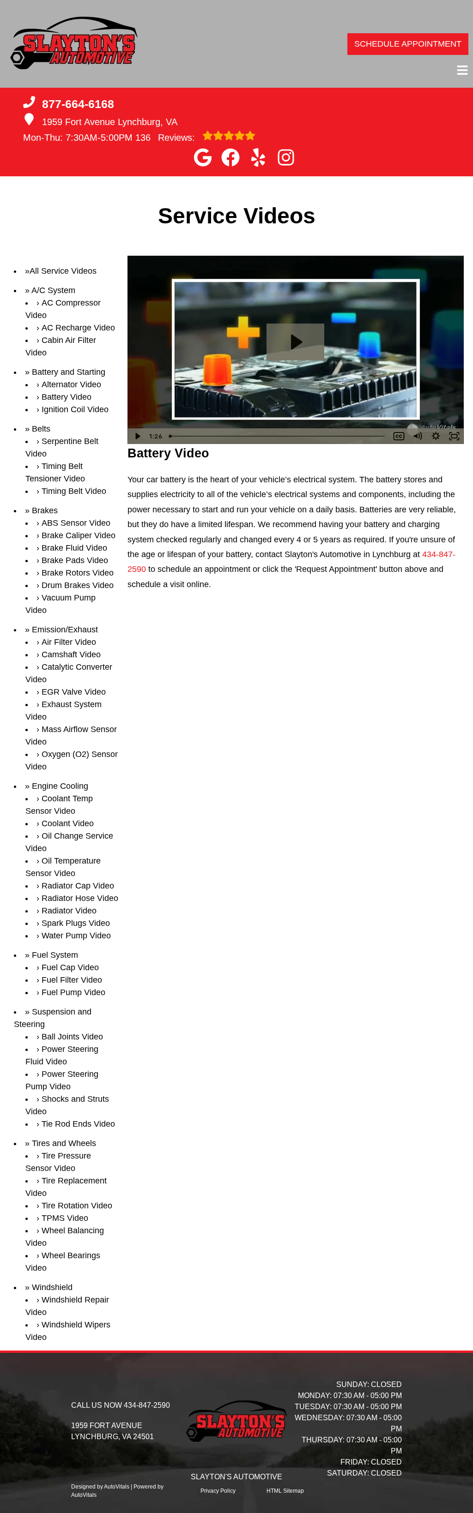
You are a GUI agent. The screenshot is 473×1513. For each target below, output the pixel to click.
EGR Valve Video (74, 691)
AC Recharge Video (78, 327)
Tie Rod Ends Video (78, 1124)
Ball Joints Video (72, 1036)
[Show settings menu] (436, 436)
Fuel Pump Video (73, 992)
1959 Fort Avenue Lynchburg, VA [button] (109, 122)
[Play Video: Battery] (295, 342)
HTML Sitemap (285, 1491)
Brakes (45, 510)
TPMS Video (65, 1218)
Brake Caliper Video (78, 535)
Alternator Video (71, 384)
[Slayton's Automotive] (74, 43)
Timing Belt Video (74, 491)
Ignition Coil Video (75, 409)
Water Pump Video (76, 935)
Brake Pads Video (75, 560)
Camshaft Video (71, 654)
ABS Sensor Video (76, 523)
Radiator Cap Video (78, 885)
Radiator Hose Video (80, 898)
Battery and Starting (68, 372)
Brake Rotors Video (78, 572)
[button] (203, 157)
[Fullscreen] (454, 436)
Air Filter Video (69, 642)
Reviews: (166, 137)
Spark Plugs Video (76, 923)
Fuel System (55, 955)
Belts (41, 428)
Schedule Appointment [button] (407, 43)
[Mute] (417, 436)
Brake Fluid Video (74, 547)
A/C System (53, 290)
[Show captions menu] (399, 436)
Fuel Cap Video (70, 967)
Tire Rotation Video (77, 1205)
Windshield (52, 1287)
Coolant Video (68, 823)
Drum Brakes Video (78, 585)
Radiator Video (69, 910)
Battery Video (66, 397)
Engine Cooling (60, 786)
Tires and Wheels (64, 1143)
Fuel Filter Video (72, 980)
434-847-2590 (147, 1405)
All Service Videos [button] (63, 271)
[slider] (277, 436)
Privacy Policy (218, 1491)
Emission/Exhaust (65, 629)
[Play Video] (136, 436)
